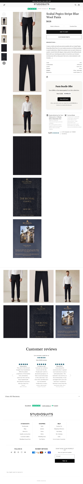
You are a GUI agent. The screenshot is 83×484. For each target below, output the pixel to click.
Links (59, 436)
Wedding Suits (42, 436)
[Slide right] (4, 63)
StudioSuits (43, 480)
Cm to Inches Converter (59, 439)
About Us (25, 431)
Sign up (64, 461)
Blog (25, 428)
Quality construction (25, 434)
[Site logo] (41, 415)
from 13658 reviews (41, 360)
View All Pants (64, 99)
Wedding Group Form (25, 439)
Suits (42, 426)
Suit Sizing (59, 431)
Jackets (42, 428)
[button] (4, 5)
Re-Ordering (59, 434)
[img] (41, 357)
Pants (42, 431)
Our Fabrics (42, 439)
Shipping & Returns (59, 428)
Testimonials (25, 426)
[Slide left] (4, 14)
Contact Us (59, 426)
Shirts (42, 434)
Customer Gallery (25, 436)
